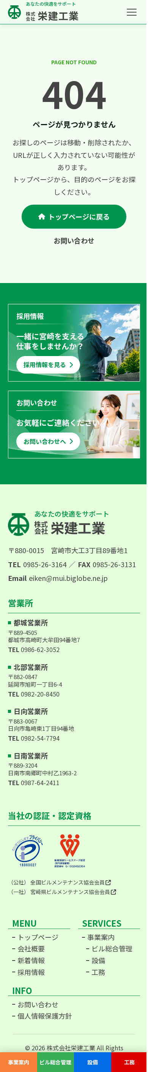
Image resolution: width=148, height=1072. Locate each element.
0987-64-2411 (40, 782)
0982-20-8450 (40, 693)
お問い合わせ (74, 240)
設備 (98, 960)
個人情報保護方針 (44, 1016)
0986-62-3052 (40, 649)
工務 (98, 972)
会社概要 (31, 949)
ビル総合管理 (111, 949)
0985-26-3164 (44, 564)
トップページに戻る (79, 216)
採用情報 (31, 972)
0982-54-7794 (40, 738)
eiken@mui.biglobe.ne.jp (68, 578)
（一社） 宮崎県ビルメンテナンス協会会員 (59, 891)
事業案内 (101, 937)
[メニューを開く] (131, 12)
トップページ (37, 937)
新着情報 (31, 960)
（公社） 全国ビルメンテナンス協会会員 (56, 882)
